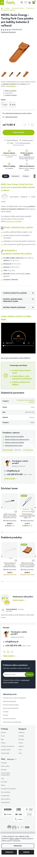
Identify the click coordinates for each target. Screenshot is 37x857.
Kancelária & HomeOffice (8, 788)
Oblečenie (21, 732)
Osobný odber (5, 753)
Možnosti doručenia (11, 117)
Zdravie (21, 743)
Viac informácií (11, 86)
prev (2, 507)
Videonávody (29, 450)
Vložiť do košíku (18, 132)
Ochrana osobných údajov (11, 705)
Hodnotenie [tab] (15, 176)
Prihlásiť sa (29, 674)
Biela (10, 558)
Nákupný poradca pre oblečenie (14, 442)
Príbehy (3, 743)
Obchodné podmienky (9, 701)
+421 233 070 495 (15, 475)
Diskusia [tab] (25, 176)
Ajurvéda (3, 769)
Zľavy (20, 749)
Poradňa (5, 711)
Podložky (21, 736)
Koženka (31, 417)
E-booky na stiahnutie (7, 746)
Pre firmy (5, 715)
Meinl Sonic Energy (25, 143)
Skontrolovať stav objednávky (12, 722)
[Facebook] (4, 652)
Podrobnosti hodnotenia (8, 32)
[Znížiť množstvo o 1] (25, 125)
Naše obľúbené (5, 802)
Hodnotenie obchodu (9, 718)
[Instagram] (8, 652)
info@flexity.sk (13, 471)
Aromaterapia (5, 795)
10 (31, 532)
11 (34, 532)
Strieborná (26, 509)
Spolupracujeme (6, 749)
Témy (20, 753)
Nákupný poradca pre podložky (14, 436)
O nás (2, 736)
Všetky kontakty (9, 478)
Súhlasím (26, 852)
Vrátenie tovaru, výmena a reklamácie (14, 698)
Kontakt (3, 732)
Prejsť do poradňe (8, 450)
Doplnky (21, 746)
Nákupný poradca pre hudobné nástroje (17, 439)
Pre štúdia (4, 782)
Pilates (3, 785)
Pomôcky (21, 739)
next (35, 507)
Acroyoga (4, 762)
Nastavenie (18, 846)
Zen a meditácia (5, 792)
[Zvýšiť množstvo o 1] (32, 125)
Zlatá (32, 509)
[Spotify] (12, 652)
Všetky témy (10, 759)
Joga (2, 778)
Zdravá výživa (5, 766)
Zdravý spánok (5, 799)
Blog (2, 739)
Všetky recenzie (18, 600)
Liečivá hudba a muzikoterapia (5, 774)
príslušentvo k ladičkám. (13, 221)
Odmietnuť (9, 852)
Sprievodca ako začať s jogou (14, 445)
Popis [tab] (5, 176)
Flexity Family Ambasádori (11, 708)
